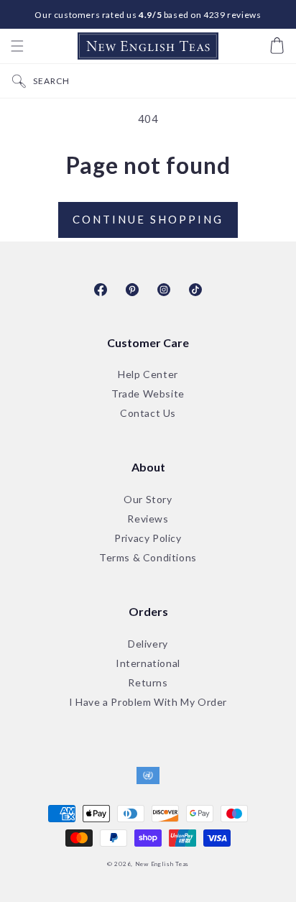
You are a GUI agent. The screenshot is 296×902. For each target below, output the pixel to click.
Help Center (148, 375)
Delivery (148, 644)
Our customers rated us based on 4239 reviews (147, 14)
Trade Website (148, 394)
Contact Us (148, 414)
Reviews (147, 519)
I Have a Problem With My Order (148, 703)
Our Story (148, 500)
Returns (147, 683)
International (148, 664)
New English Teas (162, 864)
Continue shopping (148, 219)
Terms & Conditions (148, 558)
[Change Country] (148, 776)
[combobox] (161, 81)
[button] (17, 46)
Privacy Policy (147, 539)
